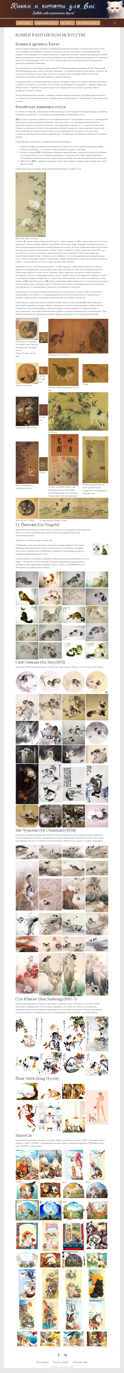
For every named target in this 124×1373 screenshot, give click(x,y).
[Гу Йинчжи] (96, 549)
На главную (43, 1362)
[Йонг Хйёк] (27, 1091)
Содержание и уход (46, 23)
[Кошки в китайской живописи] (31, 204)
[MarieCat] (27, 1164)
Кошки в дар (24, 23)
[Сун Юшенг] (27, 1033)
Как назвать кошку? (87, 23)
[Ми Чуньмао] (27, 851)
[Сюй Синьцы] (27, 682)
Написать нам (80, 1362)
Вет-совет (66, 23)
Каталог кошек (61, 1362)
